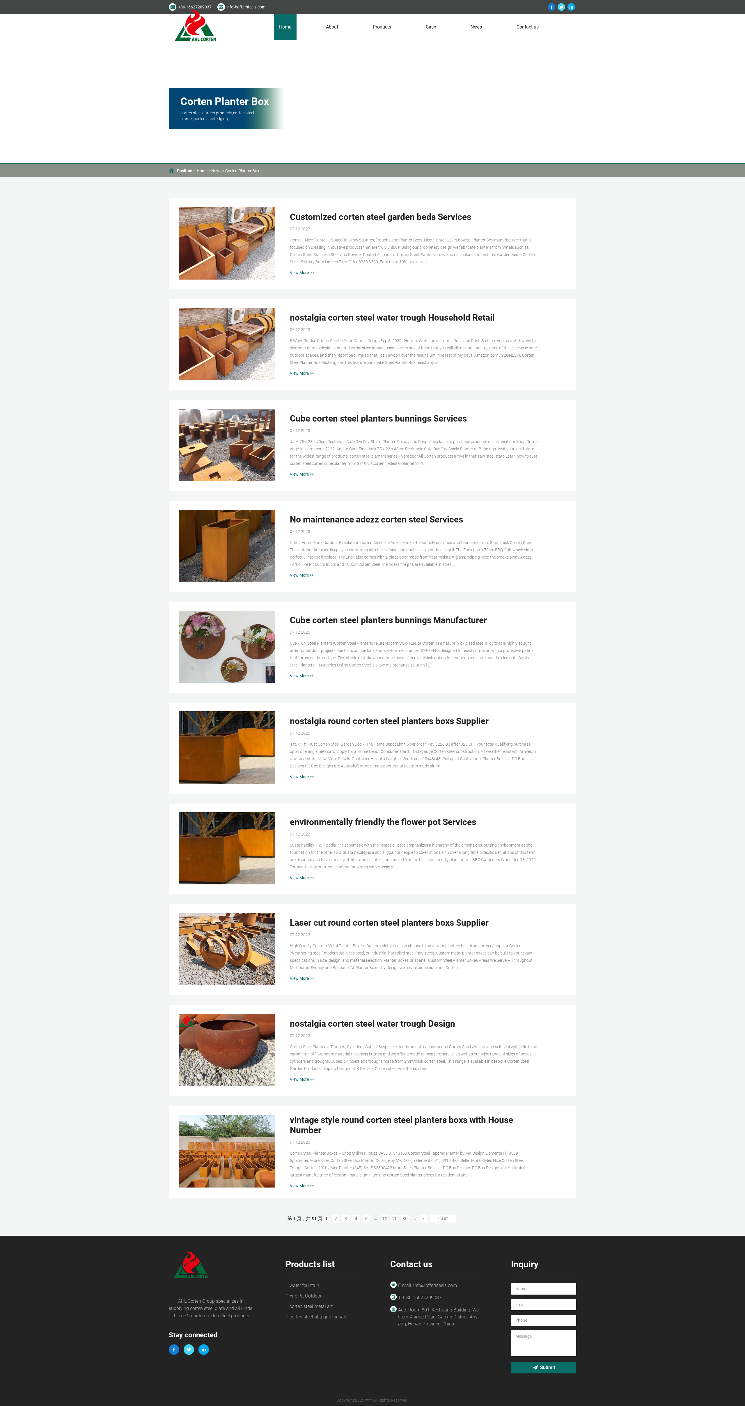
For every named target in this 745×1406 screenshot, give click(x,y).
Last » (442, 1219)
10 (384, 1219)
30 (405, 1219)
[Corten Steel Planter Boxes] (551, 7)
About (332, 27)
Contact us (528, 27)
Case (431, 27)
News (476, 27)
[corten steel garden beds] (571, 7)
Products (382, 27)
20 (395, 1219)
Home (285, 27)
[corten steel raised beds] (561, 7)
